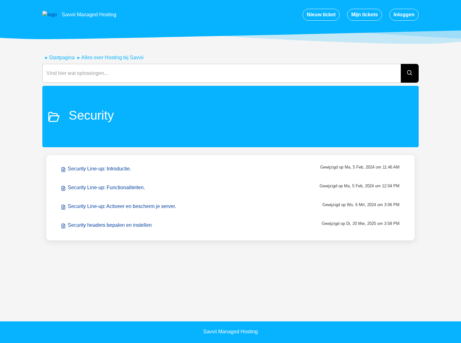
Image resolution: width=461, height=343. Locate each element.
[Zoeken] (410, 73)
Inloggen (404, 14)
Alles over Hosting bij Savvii (112, 57)
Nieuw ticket (321, 14)
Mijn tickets (364, 14)
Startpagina (62, 57)
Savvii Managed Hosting (89, 14)
